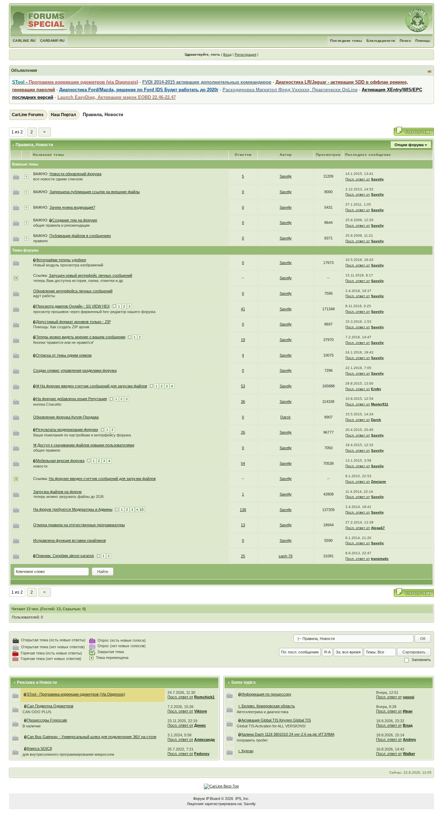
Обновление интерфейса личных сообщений (72, 291)
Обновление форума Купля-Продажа (66, 417)
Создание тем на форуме (74, 220)
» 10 (140, 509)
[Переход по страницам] (114, 306)
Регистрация (245, 54)
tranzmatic (380, 558)
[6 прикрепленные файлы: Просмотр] (34, 386)
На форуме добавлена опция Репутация (71, 399)
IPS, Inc (241, 798)
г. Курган (245, 751)
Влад (408, 725)
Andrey (409, 739)
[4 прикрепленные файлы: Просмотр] (25, 706)
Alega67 (378, 528)
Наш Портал (63, 114)
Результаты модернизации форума (67, 429)
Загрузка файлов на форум (57, 492)
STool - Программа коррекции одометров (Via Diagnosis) (76, 694)
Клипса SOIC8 (39, 748)
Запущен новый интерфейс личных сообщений (90, 275)
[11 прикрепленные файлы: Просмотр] (25, 737)
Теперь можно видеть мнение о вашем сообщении (80, 337)
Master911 (379, 404)
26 (243, 432)
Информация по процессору (266, 694)
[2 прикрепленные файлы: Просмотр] (50, 220)
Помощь (422, 41)
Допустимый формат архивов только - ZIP (73, 322)
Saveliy (286, 176)
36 (243, 401)
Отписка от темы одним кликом (64, 355)
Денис (200, 725)
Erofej (376, 389)
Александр (204, 739)
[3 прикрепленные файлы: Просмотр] (34, 461)
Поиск (405, 41)
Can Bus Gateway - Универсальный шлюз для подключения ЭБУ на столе (91, 737)
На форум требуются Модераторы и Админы (72, 509)
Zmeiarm (378, 481)
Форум (199, 798)
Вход (227, 54)
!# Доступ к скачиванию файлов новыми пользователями (83, 445)
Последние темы (346, 41)
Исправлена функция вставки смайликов (69, 540)
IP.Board (213, 798)
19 (243, 340)
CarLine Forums (28, 114)
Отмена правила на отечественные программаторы (79, 525)
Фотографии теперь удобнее (61, 260)
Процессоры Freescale (47, 720)
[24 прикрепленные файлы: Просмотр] (239, 720)
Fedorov (201, 754)
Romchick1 (204, 697)
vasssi (408, 697)
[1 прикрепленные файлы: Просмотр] (34, 337)
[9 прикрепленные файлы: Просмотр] (34, 306)
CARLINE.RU (24, 41)
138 (243, 510)
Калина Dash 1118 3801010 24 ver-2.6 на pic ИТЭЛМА (287, 734)
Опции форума (409, 145)
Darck (285, 417)
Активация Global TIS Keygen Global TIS (276, 720)
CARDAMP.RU (52, 41)
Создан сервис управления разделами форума (75, 370)
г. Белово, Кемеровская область (266, 706)
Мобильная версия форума (60, 461)
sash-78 (285, 556)
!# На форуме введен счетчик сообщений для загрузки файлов (91, 386)
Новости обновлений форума (75, 174)
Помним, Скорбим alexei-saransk (65, 556)
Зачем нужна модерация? (72, 207)
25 (243, 556)
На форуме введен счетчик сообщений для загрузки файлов (102, 479)
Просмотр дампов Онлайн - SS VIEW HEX (73, 306)
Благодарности (381, 41)
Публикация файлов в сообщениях (80, 236)
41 (243, 309)
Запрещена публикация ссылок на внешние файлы (94, 192)
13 (243, 525)
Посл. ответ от (357, 179)
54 (243, 463)
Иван (408, 711)
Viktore (200, 711)
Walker (409, 754)
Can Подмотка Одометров (50, 706)
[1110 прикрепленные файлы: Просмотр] (25, 694)
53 (243, 386)
